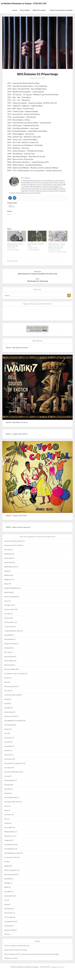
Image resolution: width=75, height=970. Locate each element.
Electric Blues (8, 661)
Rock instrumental (10, 874)
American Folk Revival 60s (13, 541)
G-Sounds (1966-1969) (12, 695)
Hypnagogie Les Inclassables (13, 720)
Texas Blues (8, 908)
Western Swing (9, 930)
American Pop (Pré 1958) (12, 545)
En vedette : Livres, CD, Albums (14, 673)
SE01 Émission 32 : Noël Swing (37, 280)
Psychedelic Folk (9, 844)
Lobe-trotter (8, 950)
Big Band (7, 575)
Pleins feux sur (9, 836)
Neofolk (7, 793)
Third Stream (8, 913)
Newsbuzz (54, 967)
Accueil (14, 10)
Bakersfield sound (10, 567)
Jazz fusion (8, 738)
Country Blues (9, 622)
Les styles (7, 767)
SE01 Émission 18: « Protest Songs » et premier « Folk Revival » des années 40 (56, 246)
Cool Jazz (7, 614)
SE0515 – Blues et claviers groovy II (18, 527)
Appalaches (8, 554)
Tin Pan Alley (8, 917)
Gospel (6, 703)
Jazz (5, 733)
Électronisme (8, 665)
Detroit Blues (8, 639)
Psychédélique (9, 849)
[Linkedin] (14, 198)
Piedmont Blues (9, 832)
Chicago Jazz (8, 605)
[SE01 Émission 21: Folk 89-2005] (37, 236)
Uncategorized (9, 921)
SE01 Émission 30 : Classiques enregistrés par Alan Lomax (37, 273)
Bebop (6, 571)
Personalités (8, 827)
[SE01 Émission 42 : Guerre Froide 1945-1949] (16, 236)
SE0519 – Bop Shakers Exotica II (17, 347)
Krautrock (7, 755)
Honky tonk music (10, 716)
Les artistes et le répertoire (13, 763)
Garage (6, 699)
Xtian (6, 934)
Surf (5, 900)
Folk (5, 682)
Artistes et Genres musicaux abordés (61, 10)
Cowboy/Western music (12, 631)
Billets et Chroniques (39, 10)
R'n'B (6, 861)
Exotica (6, 678)
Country (7, 618)
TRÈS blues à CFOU (10, 958)
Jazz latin (7, 742)
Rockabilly (7, 879)
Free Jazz (7, 690)
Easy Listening (9, 656)
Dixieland (7, 648)
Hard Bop (7, 708)
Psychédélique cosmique (12, 853)
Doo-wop (7, 652)
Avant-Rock (8, 562)
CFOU (6, 945)
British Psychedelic (10, 596)
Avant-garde (8, 558)
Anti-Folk (7, 549)
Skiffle (6, 887)
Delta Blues (8, 635)
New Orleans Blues (10, 797)
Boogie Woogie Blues (11, 588)
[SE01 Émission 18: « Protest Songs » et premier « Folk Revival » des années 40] (57, 236)
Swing (6, 904)
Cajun (6, 601)
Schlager (7, 883)
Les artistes (8, 759)
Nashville (7, 789)
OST (5, 819)
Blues (6, 584)
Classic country (9, 609)
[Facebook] (10, 198)
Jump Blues (8, 746)
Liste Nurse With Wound (12, 772)
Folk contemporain (10, 686)
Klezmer (7, 750)
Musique (7, 785)
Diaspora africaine (10, 643)
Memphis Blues (9, 780)
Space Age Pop (9, 896)
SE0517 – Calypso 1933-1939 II (16, 434)
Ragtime (7, 866)
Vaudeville (7, 926)
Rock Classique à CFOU (12, 954)
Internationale (9, 725)
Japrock (7, 729)
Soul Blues (7, 891)
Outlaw (6, 823)
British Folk (8, 592)
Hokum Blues (8, 712)
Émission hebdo (25, 10)
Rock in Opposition (10, 870)
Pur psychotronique (11, 857)
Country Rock (9, 626)
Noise (6, 806)
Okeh (6, 810)
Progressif (7, 840)
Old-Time (7, 814)
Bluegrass (7, 579)
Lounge (6, 776)
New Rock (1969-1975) (12, 802)
